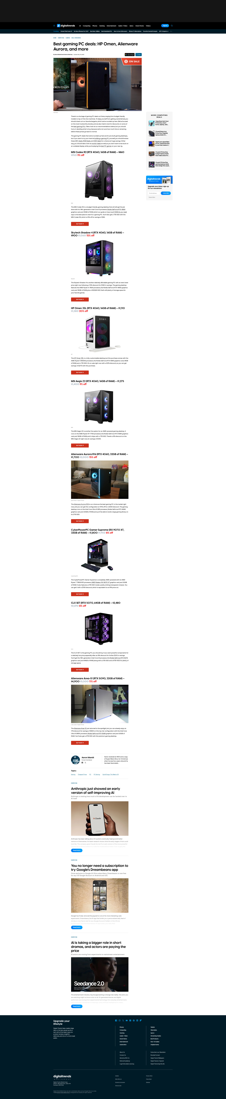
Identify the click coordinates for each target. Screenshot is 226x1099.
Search (172, 25)
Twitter (123, 1020)
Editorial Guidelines (125, 1061)
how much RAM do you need (117, 212)
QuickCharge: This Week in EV (111, 774)
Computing (123, 1030)
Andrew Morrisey (68, 54)
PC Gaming (97, 774)
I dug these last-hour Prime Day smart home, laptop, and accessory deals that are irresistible (162, 124)
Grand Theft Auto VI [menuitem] (66, 31)
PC (90, 774)
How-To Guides (155, 1042)
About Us (122, 1052)
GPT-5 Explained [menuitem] (164, 31)
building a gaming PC (101, 138)
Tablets (153, 1027)
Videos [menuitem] (148, 26)
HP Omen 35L (79, 358)
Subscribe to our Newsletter (158, 1052)
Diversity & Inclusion (120, 1082)
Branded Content (155, 1055)
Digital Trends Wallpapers (157, 1058)
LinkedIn (137, 1020)
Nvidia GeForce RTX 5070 (119, 658)
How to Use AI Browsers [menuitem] (120, 31)
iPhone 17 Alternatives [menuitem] (135, 31)
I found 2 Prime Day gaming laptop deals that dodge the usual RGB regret (162, 165)
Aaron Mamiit (58, 54)
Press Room (149, 1079)
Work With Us (118, 1079)
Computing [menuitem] (86, 26)
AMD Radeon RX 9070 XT (101, 582)
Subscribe (166, 193)
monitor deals (96, 143)
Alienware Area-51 (80, 728)
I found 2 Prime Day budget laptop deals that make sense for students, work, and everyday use (162, 155)
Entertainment (124, 1042)
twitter (85, 762)
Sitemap (148, 1082)
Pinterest (134, 1020)
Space (152, 1033)
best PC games (106, 146)
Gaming (73, 774)
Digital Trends (63, 28)
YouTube (127, 1020)
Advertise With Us (124, 1058)
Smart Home (123, 1039)
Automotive (123, 1045)
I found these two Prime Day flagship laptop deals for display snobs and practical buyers (161, 135)
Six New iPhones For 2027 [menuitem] (81, 31)
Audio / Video (124, 1036)
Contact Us (123, 1055)
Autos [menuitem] (131, 26)
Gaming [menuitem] (102, 26)
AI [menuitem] (80, 26)
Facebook (116, 1020)
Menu (54, 25)
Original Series (155, 1045)
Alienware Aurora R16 (81, 504)
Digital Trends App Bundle (157, 1064)
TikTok (130, 1020)
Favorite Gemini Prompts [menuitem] (150, 31)
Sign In (165, 26)
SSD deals (97, 141)
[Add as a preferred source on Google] (130, 54)
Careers (117, 1075)
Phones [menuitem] (95, 26)
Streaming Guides (156, 1036)
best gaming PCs (79, 126)
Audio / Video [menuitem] (122, 26)
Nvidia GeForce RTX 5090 (97, 733)
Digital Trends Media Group (63, 1092)
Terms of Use (118, 1085)
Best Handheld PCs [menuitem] (106, 31)
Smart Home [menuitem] (140, 26)
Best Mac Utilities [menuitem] (95, 31)
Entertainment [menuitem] (111, 26)
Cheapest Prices (82, 774)
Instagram (120, 1020)
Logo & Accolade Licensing (127, 1064)
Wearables (154, 1030)
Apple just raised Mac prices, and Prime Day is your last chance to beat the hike (162, 144)
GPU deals (78, 141)
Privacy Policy (152, 197)
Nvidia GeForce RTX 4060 (116, 209)
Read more (76, 850)
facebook (82, 762)
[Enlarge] (126, 161)
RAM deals (86, 141)
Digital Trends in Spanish (157, 1061)
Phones (122, 1027)
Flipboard (141, 1020)
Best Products (154, 1039)
